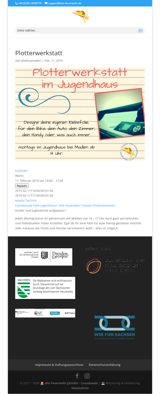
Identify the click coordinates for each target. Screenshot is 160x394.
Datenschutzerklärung (104, 365)
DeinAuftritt (80, 388)
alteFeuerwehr (31, 61)
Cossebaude (23, 205)
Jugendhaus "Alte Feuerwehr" (61, 205)
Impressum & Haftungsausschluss (59, 365)
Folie (36, 205)
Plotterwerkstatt (104, 205)
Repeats (22, 186)
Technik (30, 200)
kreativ (20, 200)
